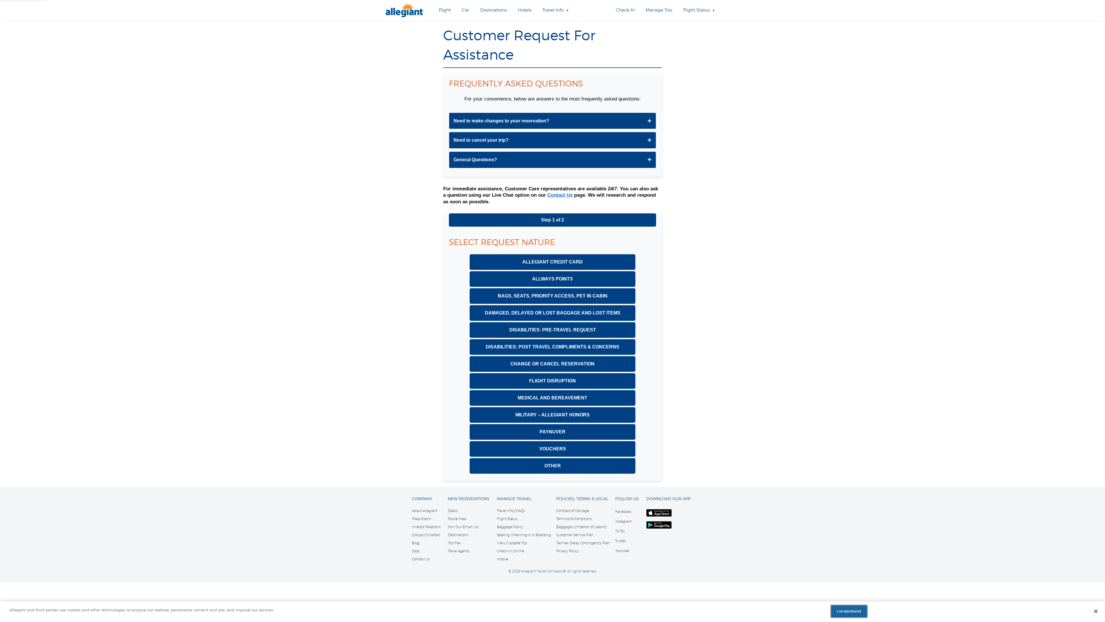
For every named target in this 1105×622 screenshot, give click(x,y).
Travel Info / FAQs (511, 511)
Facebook (623, 511)
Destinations (458, 535)
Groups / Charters (426, 535)
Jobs (415, 551)
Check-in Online (510, 551)
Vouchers (552, 448)
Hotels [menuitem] (524, 10)
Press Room (421, 519)
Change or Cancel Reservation (552, 363)
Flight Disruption (552, 380)
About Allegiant (424, 511)
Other (552, 465)
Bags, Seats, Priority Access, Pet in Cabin (552, 295)
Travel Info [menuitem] (553, 10)
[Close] (1095, 611)
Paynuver (552, 431)
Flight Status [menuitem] (696, 10)
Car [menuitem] (465, 10)
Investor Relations (426, 527)
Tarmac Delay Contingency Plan (583, 543)
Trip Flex (454, 543)
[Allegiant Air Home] (404, 10)
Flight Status (507, 519)
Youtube (622, 551)
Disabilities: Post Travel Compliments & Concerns (552, 346)
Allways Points (552, 278)
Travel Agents (458, 551)
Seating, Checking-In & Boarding (524, 535)
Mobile (502, 559)
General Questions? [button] (475, 159)
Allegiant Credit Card (552, 261)
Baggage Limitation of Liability (581, 527)
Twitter (620, 541)
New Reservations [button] (468, 498)
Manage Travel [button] (514, 498)
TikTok (620, 531)
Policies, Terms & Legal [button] (582, 498)
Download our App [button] (668, 498)
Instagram (623, 521)
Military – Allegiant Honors (552, 414)
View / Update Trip (512, 543)
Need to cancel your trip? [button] (481, 140)
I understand (849, 611)
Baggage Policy (510, 527)
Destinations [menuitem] (493, 10)
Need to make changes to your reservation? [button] (501, 120)
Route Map (457, 519)
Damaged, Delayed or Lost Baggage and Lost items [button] (552, 312)
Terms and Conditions (574, 519)
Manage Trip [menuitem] (659, 10)
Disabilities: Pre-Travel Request (552, 329)
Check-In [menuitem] (625, 10)
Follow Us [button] (627, 498)
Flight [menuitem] (445, 10)
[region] (552, 612)
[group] (552, 121)
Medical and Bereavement (552, 397)
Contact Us (560, 195)
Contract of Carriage (572, 511)
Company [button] (422, 498)
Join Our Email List (463, 527)
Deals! (453, 511)
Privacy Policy (567, 551)
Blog (416, 543)
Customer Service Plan (574, 535)
